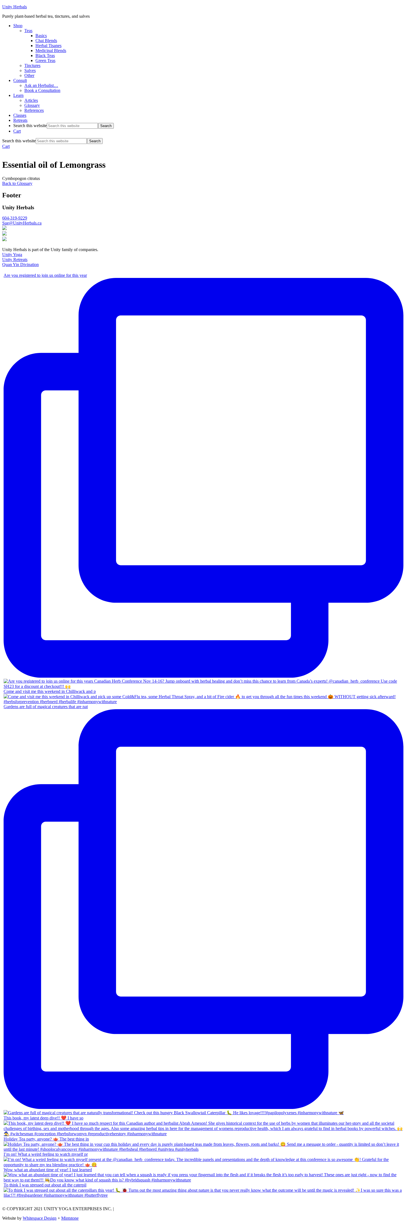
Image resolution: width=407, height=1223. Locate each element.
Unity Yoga (12, 254)
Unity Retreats (14, 259)
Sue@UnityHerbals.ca (22, 223)
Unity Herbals (14, 6)
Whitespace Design (39, 1218)
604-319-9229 (14, 218)
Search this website (30, 125)
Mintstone (70, 1218)
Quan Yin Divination (20, 264)
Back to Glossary (17, 183)
